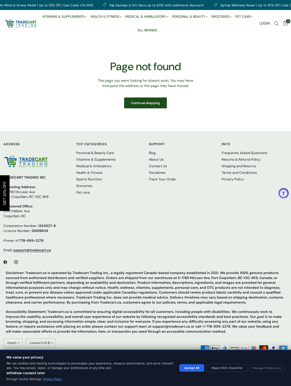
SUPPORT (157, 144)
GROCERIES (220, 16)
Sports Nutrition (89, 179)
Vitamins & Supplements (96, 159)
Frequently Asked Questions (244, 153)
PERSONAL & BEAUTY (188, 16)
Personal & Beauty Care (95, 153)
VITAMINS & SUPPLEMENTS (63, 16)
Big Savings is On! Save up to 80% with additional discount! (146, 5)
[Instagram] (19, 262)
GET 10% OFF (5, 193)
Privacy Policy (52, 379)
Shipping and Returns (239, 166)
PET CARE (243, 16)
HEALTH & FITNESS (104, 16)
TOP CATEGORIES (91, 144)
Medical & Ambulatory (93, 166)
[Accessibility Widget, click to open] (283, 193)
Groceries (84, 186)
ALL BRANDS (147, 30)
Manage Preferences (267, 368)
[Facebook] (8, 262)
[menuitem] (64, 17)
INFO (226, 144)
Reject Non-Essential (227, 368)
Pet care (83, 192)
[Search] (276, 23)
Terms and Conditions (239, 172)
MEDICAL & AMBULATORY (145, 16)
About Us (156, 159)
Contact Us (158, 166)
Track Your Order (162, 179)
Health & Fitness (89, 172)
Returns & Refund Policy (241, 159)
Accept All (191, 368)
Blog (152, 153)
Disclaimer (157, 172)
